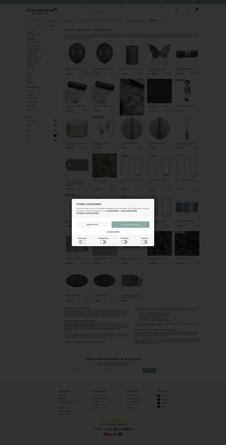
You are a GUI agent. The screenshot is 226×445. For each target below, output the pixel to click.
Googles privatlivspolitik (88, 213)
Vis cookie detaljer (113, 232)
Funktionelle (124, 238)
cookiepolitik (112, 211)
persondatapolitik (129, 211)
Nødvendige (82, 238)
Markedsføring (103, 238)
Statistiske (144, 238)
